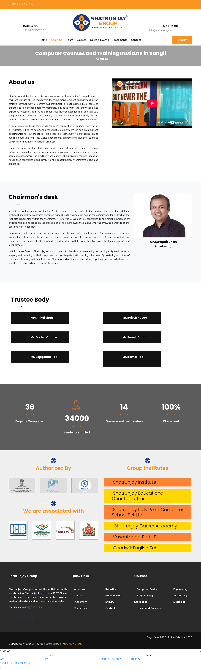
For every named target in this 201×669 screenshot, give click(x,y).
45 (136, 659)
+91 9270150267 (33, 30)
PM (47, 659)
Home (43, 40)
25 (120, 659)
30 (124, 659)
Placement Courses (148, 608)
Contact (136, 40)
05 (105, 659)
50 (139, 659)
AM (2, 659)
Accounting (180, 595)
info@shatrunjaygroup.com (163, 30)
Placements (120, 40)
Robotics (110, 589)
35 (128, 659)
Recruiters (80, 608)
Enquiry (182, 40)
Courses (81, 40)
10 (21, 663)
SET (2, 667)
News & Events (99, 40)
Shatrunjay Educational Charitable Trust (135, 496)
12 (28, 663)
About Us (56, 40)
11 (25, 663)
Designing (179, 602)
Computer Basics (146, 589)
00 (102, 659)
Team (69, 40)
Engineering (180, 589)
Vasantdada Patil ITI (133, 537)
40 (132, 659)
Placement (80, 602)
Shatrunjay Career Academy (143, 526)
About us (79, 589)
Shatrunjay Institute (133, 482)
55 (143, 659)
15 (113, 659)
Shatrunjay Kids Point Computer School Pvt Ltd (145, 512)
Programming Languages (143, 599)
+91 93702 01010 (22, 4)
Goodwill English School (137, 548)
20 (117, 659)
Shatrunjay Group (71, 643)
